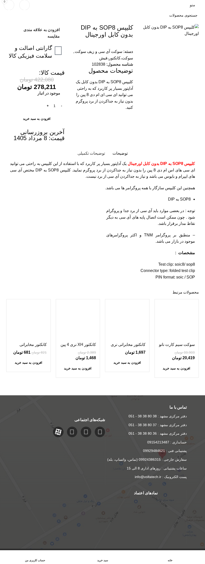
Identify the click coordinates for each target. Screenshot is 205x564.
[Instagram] (100, 432)
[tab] (120, 153)
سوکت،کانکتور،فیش (116, 58)
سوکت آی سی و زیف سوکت (98, 51)
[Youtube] (72, 432)
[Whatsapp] (86, 432)
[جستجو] (9, 15)
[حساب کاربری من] (24, 5)
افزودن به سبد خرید (36, 119)
